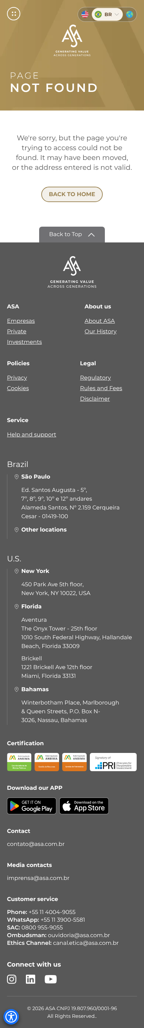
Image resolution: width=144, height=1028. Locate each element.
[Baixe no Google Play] (31, 811)
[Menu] (13, 13)
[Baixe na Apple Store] (84, 811)
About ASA (100, 321)
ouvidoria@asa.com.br (79, 935)
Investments (24, 342)
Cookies (18, 388)
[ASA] (72, 40)
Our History (101, 331)
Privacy (17, 378)
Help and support (31, 435)
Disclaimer (95, 399)
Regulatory (95, 378)
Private (16, 331)
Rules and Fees (101, 388)
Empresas (21, 321)
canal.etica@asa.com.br (86, 943)
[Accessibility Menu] (11, 1016)
